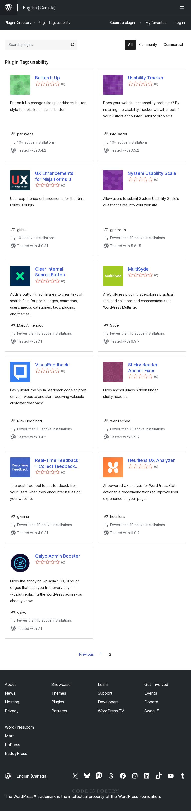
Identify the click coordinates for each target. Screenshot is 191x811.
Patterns (59, 710)
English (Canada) (32, 776)
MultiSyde (138, 269)
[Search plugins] (72, 45)
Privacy (12, 710)
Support (105, 693)
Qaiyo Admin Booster (57, 556)
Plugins (57, 701)
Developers (108, 701)
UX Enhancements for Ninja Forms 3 (54, 176)
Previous (86, 654)
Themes (58, 693)
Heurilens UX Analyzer (151, 460)
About (10, 684)
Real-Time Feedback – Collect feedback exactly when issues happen (56, 463)
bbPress (12, 744)
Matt (9, 735)
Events (150, 693)
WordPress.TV (111, 710)
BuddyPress (16, 753)
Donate (151, 701)
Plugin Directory (18, 22)
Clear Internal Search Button (50, 271)
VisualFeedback (51, 364)
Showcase (61, 684)
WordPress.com (19, 727)
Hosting (12, 701)
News (10, 693)
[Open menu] (183, 7)
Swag (152, 710)
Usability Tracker (146, 77)
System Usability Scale (152, 173)
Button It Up (47, 77)
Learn (103, 684)
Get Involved (156, 684)
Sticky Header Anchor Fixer (143, 367)
